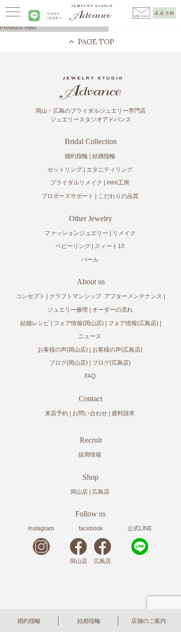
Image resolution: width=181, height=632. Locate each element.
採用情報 (89, 454)
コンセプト (30, 296)
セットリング (64, 169)
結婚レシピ (34, 323)
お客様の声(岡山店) (63, 349)
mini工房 (118, 182)
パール (89, 259)
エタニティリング (109, 169)
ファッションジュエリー (76, 233)
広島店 (101, 491)
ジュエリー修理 (67, 309)
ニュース (89, 336)
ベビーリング (73, 246)
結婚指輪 (88, 621)
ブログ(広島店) (111, 362)
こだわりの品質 (118, 196)
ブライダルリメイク (76, 182)
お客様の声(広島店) (117, 349)
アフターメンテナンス (133, 296)
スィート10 (110, 246)
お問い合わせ (89, 413)
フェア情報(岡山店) (79, 323)
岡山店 (79, 491)
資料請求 (123, 413)
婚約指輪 (29, 621)
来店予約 (56, 413)
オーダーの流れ (112, 309)
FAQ (90, 376)
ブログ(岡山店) (68, 362)
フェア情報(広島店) (133, 323)
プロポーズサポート (68, 196)
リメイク (124, 233)
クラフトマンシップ (75, 296)
